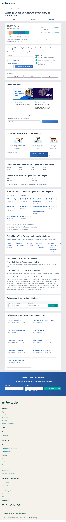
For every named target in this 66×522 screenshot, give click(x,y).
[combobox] (20, 57)
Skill (32, 76)
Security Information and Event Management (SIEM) (53, 247)
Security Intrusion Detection (9, 245)
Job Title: (7, 385)
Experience (15, 76)
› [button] (55, 100)
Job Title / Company (14, 303)
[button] (14, 19)
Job (14, 8)
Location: (9, 55)
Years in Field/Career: (13, 63)
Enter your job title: (12, 152)
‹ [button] (11, 100)
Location (30, 303)
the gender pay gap (42, 184)
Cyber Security (11, 199)
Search (53, 305)
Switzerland (9, 8)
